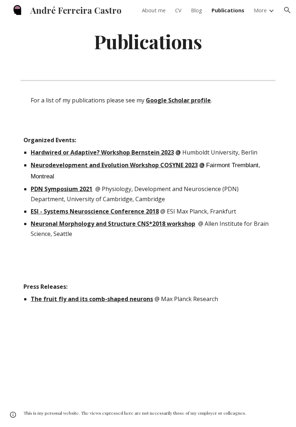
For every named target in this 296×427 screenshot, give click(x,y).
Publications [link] (228, 10)
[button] (287, 10)
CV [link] (178, 10)
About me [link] (154, 10)
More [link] (260, 10)
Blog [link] (196, 10)
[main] (148, 41)
